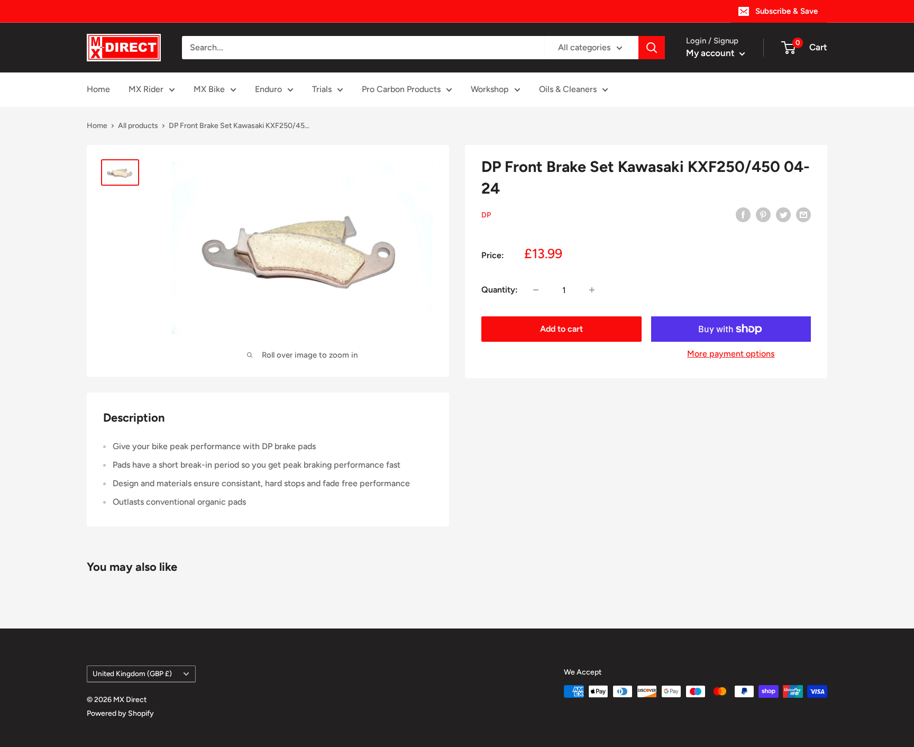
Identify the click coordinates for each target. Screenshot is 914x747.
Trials (322, 89)
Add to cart (561, 329)
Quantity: (499, 290)
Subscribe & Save (786, 11)
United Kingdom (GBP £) (132, 673)
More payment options (730, 354)
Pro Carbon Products (401, 89)
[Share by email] (803, 214)
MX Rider (146, 89)
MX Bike (209, 89)
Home (98, 89)
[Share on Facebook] (743, 214)
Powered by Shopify (120, 713)
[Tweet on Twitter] (783, 214)
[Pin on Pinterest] (763, 214)
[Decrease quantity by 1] (536, 290)
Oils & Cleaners (568, 89)
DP (486, 215)
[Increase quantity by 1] (592, 290)
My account (711, 53)
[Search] (651, 47)
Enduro (268, 89)
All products (138, 125)
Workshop (490, 89)
